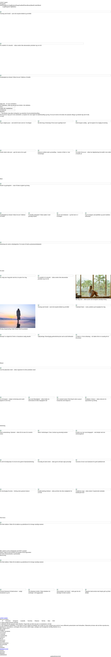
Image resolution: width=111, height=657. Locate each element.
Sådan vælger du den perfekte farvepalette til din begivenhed (15, 552)
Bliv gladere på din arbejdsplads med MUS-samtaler (13, 551)
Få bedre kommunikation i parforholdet (10, 554)
